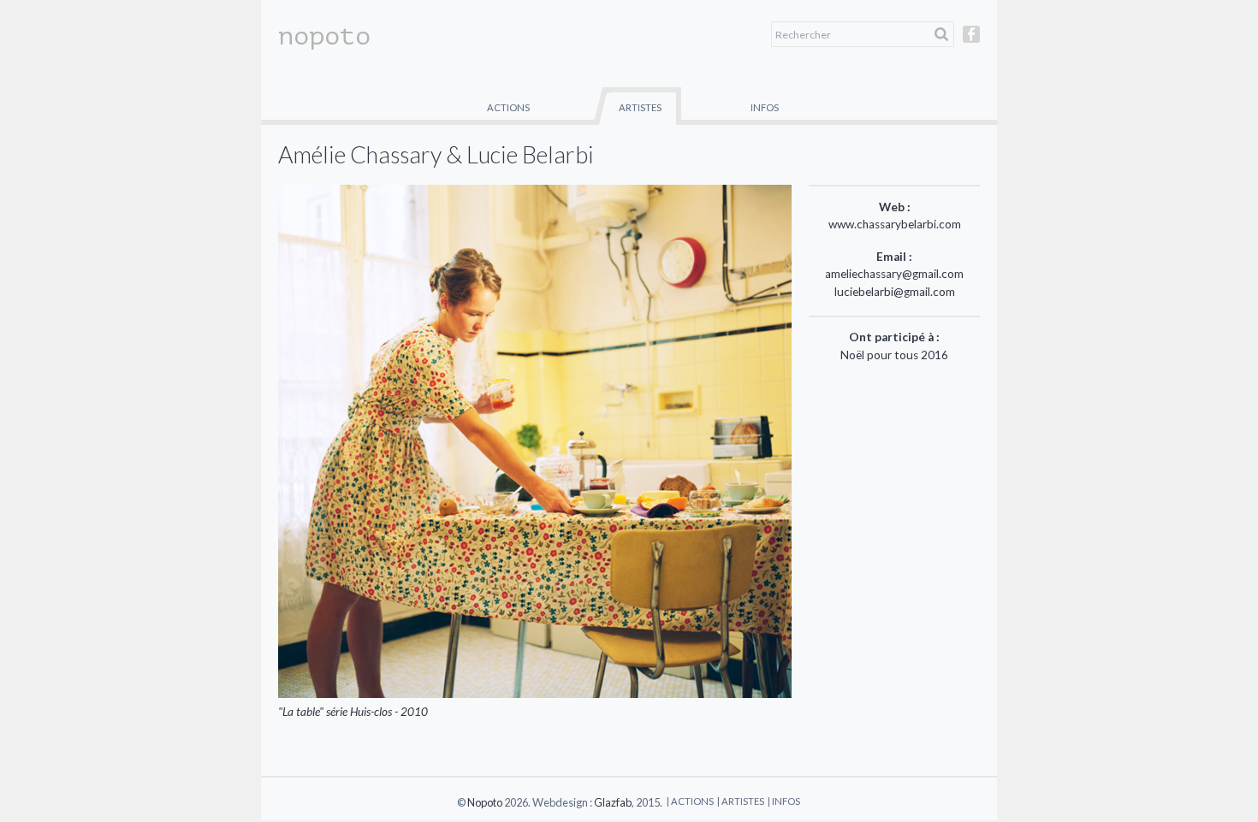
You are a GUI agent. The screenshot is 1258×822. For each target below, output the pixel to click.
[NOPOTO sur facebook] (971, 41)
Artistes (640, 107)
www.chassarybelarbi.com (894, 224)
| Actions (690, 801)
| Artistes (740, 801)
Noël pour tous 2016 (894, 355)
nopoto (324, 35)
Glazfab (613, 802)
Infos (765, 107)
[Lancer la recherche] (941, 34)
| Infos (784, 801)
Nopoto (484, 802)
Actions (508, 107)
